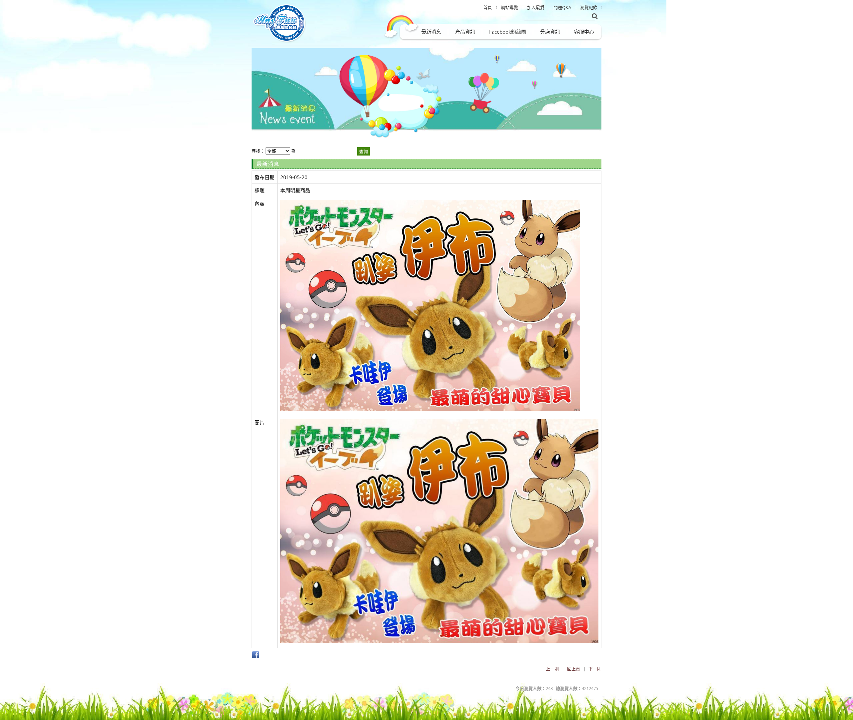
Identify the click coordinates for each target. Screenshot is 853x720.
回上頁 (573, 669)
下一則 (594, 669)
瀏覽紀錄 (588, 7)
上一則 (552, 669)
